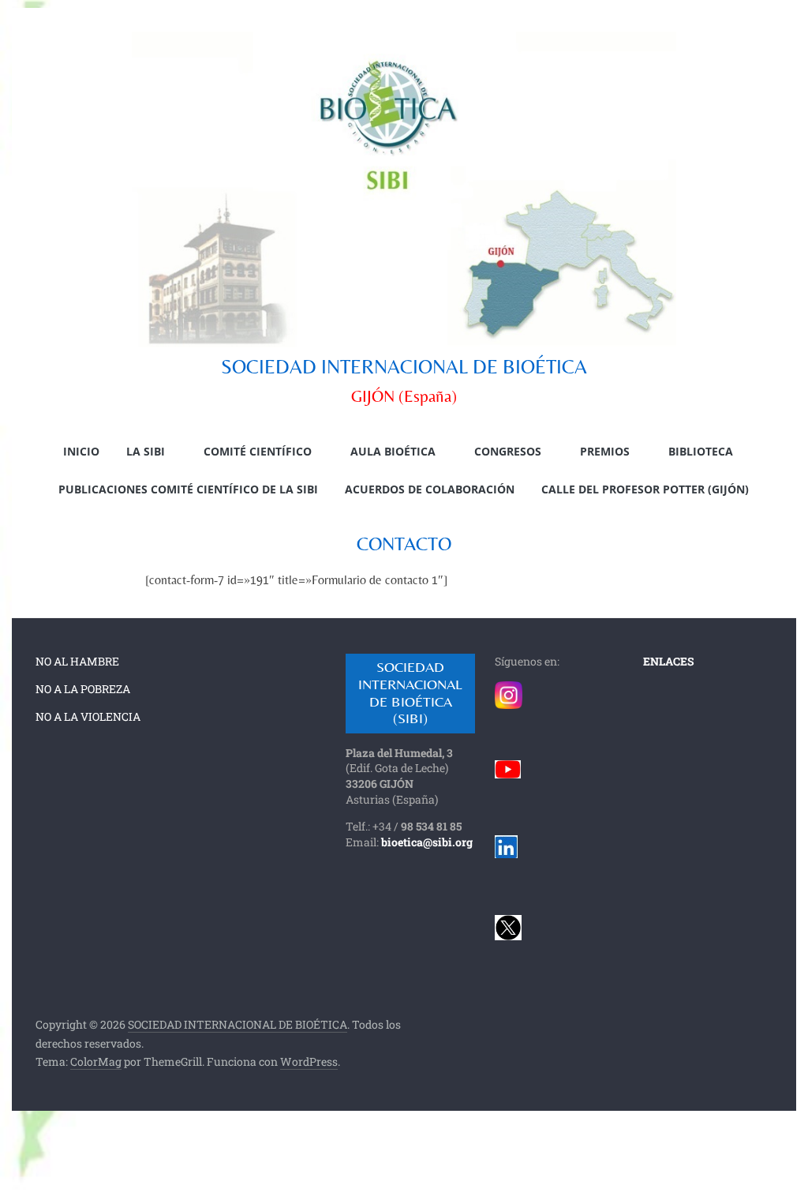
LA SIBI (145, 451)
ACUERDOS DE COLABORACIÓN (429, 489)
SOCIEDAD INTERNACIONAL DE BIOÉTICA (404, 366)
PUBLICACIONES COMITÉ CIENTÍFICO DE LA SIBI (188, 489)
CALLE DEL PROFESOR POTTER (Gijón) (645, 489)
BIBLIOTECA (700, 451)
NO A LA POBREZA (83, 688)
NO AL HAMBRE (77, 661)
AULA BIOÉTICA (393, 451)
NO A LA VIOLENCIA (88, 716)
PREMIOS (605, 451)
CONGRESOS (507, 451)
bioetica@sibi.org (427, 841)
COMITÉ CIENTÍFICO (258, 451)
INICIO (81, 451)
